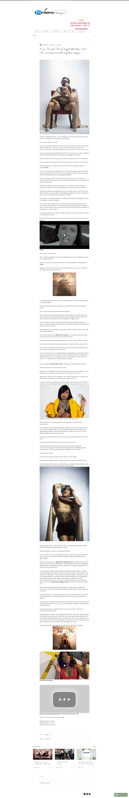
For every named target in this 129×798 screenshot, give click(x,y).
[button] (94, 35)
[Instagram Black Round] (90, 794)
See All (94, 746)
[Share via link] (50, 734)
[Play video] (64, 235)
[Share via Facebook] (40, 734)
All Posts (35, 35)
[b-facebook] (85, 794)
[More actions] (88, 45)
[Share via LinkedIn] (47, 734)
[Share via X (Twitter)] (43, 734)
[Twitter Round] (87, 794)
